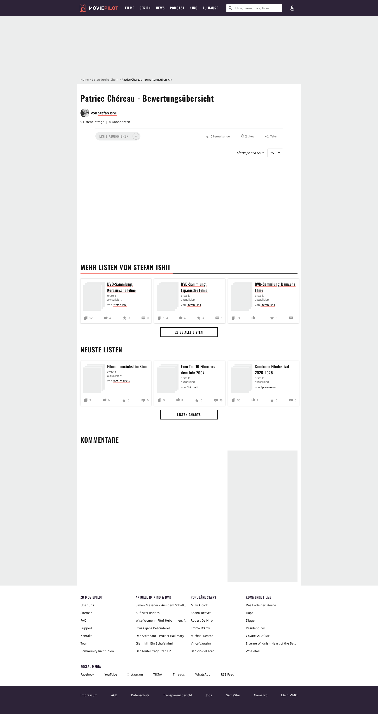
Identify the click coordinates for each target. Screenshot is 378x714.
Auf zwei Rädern (148, 613)
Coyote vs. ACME (258, 636)
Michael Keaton (202, 636)
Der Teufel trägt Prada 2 (153, 651)
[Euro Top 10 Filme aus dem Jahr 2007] (169, 379)
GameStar (233, 695)
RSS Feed (227, 674)
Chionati (192, 387)
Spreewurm (268, 387)
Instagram (135, 674)
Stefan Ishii (107, 113)
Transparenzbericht (177, 695)
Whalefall (253, 651)
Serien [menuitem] (145, 7)
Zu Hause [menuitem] (210, 7)
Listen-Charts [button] (189, 414)
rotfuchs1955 (121, 381)
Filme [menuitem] (129, 7)
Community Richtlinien (97, 651)
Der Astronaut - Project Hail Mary (160, 636)
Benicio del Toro (202, 651)
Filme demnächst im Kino (127, 366)
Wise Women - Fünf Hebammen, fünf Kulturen (161, 620)
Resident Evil (255, 628)
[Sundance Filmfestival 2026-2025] (243, 379)
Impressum (88, 695)
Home (84, 79)
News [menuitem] (160, 7)
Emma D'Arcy (200, 628)
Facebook (87, 674)
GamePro (260, 695)
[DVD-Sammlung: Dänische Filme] (243, 297)
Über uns (87, 605)
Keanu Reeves (201, 613)
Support (86, 628)
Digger (251, 620)
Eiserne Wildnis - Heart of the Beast (272, 643)
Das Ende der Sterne (261, 605)
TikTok (157, 674)
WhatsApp (202, 674)
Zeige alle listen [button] (189, 332)
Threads (179, 674)
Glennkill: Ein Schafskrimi (154, 643)
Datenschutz (140, 695)
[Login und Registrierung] (292, 8)
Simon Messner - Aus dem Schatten (161, 605)
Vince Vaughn (201, 643)
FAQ (83, 620)
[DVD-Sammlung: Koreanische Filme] (95, 297)
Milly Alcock (199, 605)
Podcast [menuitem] (177, 7)
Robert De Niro (202, 620)
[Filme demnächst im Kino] (95, 379)
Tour (83, 643)
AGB (114, 695)
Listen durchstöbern (105, 79)
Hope (250, 613)
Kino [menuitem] (194, 7)
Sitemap (86, 613)
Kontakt (86, 636)
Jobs (209, 695)
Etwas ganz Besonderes (153, 628)
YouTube (111, 674)
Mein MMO (289, 695)
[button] (117, 136)
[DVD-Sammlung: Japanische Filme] (169, 297)
